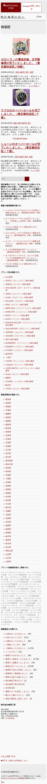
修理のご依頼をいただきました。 (19, 659)
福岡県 (8, 421)
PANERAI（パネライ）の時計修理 (19, 347)
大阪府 (8, 515)
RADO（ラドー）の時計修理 (17, 315)
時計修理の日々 (13, 17)
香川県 (8, 457)
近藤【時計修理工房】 (22, 123)
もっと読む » (34, 86)
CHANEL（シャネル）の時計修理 (19, 381)
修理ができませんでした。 (16, 655)
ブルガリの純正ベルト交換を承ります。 (21, 227)
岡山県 (8, 507)
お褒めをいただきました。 (16, 641)
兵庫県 (8, 443)
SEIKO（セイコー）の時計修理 (18, 294)
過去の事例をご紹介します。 (17, 699)
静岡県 (8, 533)
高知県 (8, 468)
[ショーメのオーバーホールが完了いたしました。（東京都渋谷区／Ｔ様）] (21, 138)
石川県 (8, 450)
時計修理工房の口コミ (14, 681)
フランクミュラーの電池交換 (27, 596)
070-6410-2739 (13, 6)
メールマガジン (11, 652)
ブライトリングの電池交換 (17, 589)
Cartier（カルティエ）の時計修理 (19, 297)
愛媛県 (8, 414)
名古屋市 (9, 277)
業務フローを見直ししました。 (18, 691)
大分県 (8, 504)
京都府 (8, 475)
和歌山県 (9, 551)
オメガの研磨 (35, 582)
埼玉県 (8, 522)
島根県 (8, 529)
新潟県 (8, 500)
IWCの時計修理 (11, 339)
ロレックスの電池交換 (17, 575)
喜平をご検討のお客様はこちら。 (15, 760)
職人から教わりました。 (15, 695)
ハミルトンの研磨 (21, 622)
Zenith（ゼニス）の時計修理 (17, 374)
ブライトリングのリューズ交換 (23, 591)
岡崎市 (8, 378)
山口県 (8, 558)
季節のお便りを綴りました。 (17, 677)
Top (2, 782)
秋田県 (8, 403)
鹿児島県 (9, 461)
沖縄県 (8, 511)
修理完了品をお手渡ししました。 (19, 670)
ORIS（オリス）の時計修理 (16, 305)
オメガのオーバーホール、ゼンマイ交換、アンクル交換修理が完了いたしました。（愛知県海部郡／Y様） (22, 258)
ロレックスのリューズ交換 (15, 577)
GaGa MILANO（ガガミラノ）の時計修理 (22, 329)
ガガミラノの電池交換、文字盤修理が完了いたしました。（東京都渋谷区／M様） (20, 63)
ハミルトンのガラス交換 (22, 620)
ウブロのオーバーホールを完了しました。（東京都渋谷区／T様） (20, 114)
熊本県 (8, 471)
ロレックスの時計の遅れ (20, 579)
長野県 (8, 489)
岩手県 (8, 453)
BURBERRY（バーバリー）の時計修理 (21, 343)
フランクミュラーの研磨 (11, 598)
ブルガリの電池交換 (14, 601)
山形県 (8, 554)
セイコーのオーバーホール (19, 608)
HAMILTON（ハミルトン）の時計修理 (21, 312)
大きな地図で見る (8, 756)
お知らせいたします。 (14, 637)
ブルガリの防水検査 (27, 603)
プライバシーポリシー (9, 778)
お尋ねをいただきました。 (16, 634)
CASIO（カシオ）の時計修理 (17, 389)
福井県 (8, 417)
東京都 (8, 543)
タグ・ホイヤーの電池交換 (25, 615)
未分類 (8, 688)
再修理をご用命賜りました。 (17, 673)
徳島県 (8, 540)
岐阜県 (8, 428)
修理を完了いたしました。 (16, 666)
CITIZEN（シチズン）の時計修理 (19, 350)
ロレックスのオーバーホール (13, 572)
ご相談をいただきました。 (16, 648)
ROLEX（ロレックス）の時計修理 (19, 281)
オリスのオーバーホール (29, 584)
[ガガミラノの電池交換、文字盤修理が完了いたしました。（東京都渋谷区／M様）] (21, 46)
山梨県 (8, 561)
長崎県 (8, 493)
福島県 (8, 425)
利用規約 (22, 778)
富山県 (8, 547)
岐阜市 (8, 385)
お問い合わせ (34, 7)
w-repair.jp (10, 718)
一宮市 (8, 357)
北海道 (8, 439)
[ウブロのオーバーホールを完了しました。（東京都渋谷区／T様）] (21, 97)
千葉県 (8, 410)
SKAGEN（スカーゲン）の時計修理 (20, 336)
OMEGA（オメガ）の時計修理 (17, 284)
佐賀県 (8, 518)
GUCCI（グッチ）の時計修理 (17, 319)
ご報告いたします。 (13, 645)
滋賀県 (8, 525)
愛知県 (8, 399)
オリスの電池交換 (8, 586)
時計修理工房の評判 (13, 684)
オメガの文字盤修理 (9, 584)
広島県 (8, 435)
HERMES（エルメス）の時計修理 (19, 332)
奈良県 (8, 497)
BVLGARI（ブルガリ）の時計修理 (19, 301)
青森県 (8, 407)
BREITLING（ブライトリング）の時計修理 (23, 308)
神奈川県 (9, 464)
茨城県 (8, 446)
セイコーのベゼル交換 (14, 613)
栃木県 (8, 536)
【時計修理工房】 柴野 (24, 72)
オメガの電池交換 (21, 582)
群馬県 (8, 432)
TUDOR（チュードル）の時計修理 (19, 361)
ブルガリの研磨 (31, 601)
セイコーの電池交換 (20, 610)
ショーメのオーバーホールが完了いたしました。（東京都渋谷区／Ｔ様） (20, 147)
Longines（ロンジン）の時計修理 (19, 365)
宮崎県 (8, 486)
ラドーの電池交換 (26, 605)
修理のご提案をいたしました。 (18, 663)
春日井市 (9, 354)
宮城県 (8, 482)
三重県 (8, 479)
